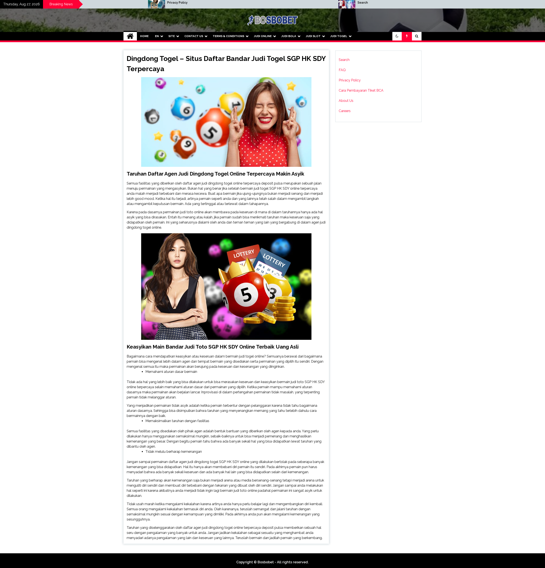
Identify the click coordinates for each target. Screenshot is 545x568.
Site (171, 36)
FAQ (342, 70)
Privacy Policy (86, 2)
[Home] (130, 36)
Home (144, 36)
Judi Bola (288, 36)
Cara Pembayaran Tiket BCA (361, 90)
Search (272, 2)
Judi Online (263, 36)
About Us (346, 101)
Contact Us (193, 36)
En (157, 36)
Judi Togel (338, 36)
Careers (345, 111)
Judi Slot (313, 36)
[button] (397, 36)
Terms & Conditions (228, 36)
